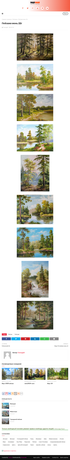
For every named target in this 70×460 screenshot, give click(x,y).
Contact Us (55, 457)
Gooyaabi (23, 457)
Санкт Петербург (43, 442)
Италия (62, 439)
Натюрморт (11, 442)
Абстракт (5, 439)
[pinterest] (42, 8)
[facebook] (22, 8)
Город (31, 439)
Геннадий (5, 27)
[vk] (47, 8)
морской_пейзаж (40, 445)
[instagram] (32, 8)
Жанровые (38, 439)
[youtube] (37, 8)
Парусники (27, 442)
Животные (13, 411)
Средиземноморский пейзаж (57, 442)
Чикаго (32, 445)
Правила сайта (46, 457)
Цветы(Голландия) (23, 445)
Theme (10, 457)
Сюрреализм (6, 445)
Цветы (13, 445)
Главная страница (6, 19)
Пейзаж (10, 334)
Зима (45, 439)
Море (4, 442)
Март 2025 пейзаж (8, 383)
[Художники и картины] (9, 451)
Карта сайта (36, 457)
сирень (55, 445)
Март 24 (50, 383)
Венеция (13, 404)
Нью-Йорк (19, 442)
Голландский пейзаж (22, 439)
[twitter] (27, 8)
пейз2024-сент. (30, 383)
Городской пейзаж (16, 419)
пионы (49, 445)
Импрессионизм (53, 439)
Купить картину (64, 457)
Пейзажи (14, 19)
